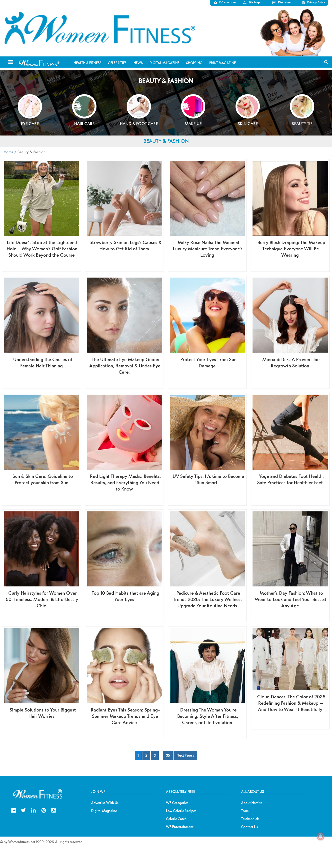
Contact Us (249, 827)
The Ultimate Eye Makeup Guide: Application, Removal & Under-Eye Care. (124, 365)
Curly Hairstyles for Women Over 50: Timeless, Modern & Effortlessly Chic (42, 599)
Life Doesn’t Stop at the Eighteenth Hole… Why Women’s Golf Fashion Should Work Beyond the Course (43, 248)
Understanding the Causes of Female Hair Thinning (42, 362)
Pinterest (44, 810)
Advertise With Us (105, 803)
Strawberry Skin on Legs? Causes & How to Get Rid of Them (125, 245)
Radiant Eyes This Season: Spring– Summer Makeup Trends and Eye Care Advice (125, 716)
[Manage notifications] (320, 836)
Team (245, 811)
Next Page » (185, 755)
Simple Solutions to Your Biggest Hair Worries (42, 713)
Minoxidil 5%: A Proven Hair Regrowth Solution (291, 362)
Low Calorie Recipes (181, 811)
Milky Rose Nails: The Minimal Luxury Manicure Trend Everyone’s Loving (208, 248)
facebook (13, 810)
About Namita (251, 803)
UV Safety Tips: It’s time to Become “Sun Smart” (208, 479)
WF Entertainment (179, 827)
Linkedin (33, 810)
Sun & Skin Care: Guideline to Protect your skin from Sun (42, 479)
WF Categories (177, 803)
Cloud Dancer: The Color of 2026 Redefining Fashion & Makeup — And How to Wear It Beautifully (291, 703)
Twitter (23, 810)
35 (168, 755)
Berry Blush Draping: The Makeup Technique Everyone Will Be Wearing (291, 248)
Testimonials (250, 819)
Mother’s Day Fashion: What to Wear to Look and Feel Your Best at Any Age (290, 599)
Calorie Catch (176, 819)
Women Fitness (99, 28)
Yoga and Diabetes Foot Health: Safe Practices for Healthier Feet (290, 479)
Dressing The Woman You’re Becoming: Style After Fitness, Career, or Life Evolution (207, 716)
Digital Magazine (104, 811)
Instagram (54, 810)
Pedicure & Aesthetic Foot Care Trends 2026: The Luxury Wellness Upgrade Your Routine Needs (208, 599)
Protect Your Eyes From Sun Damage (208, 362)
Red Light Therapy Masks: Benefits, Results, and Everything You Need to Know (125, 482)
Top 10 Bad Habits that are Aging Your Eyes (125, 596)
